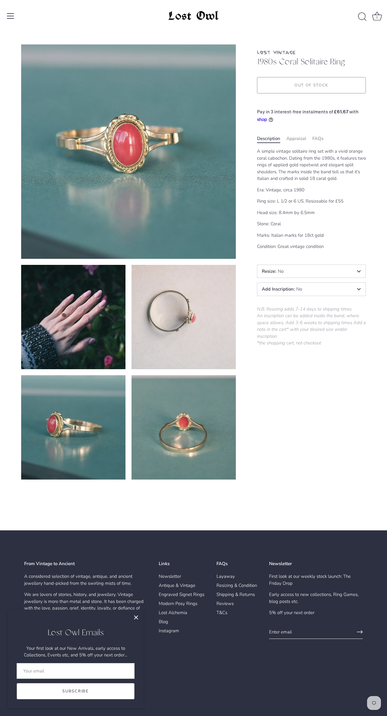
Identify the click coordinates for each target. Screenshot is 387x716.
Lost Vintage (276, 52)
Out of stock (311, 85)
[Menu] (10, 16)
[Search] (362, 17)
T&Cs (221, 613)
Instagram (169, 631)
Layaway (225, 576)
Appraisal (296, 138)
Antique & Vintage (177, 585)
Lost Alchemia (173, 613)
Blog (163, 622)
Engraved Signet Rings (181, 594)
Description (268, 138)
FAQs (318, 138)
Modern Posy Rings (178, 603)
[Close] (136, 617)
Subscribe (75, 691)
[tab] (271, 138)
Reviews (225, 603)
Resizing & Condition (236, 585)
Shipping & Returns (235, 594)
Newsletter (170, 576)
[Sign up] (360, 632)
